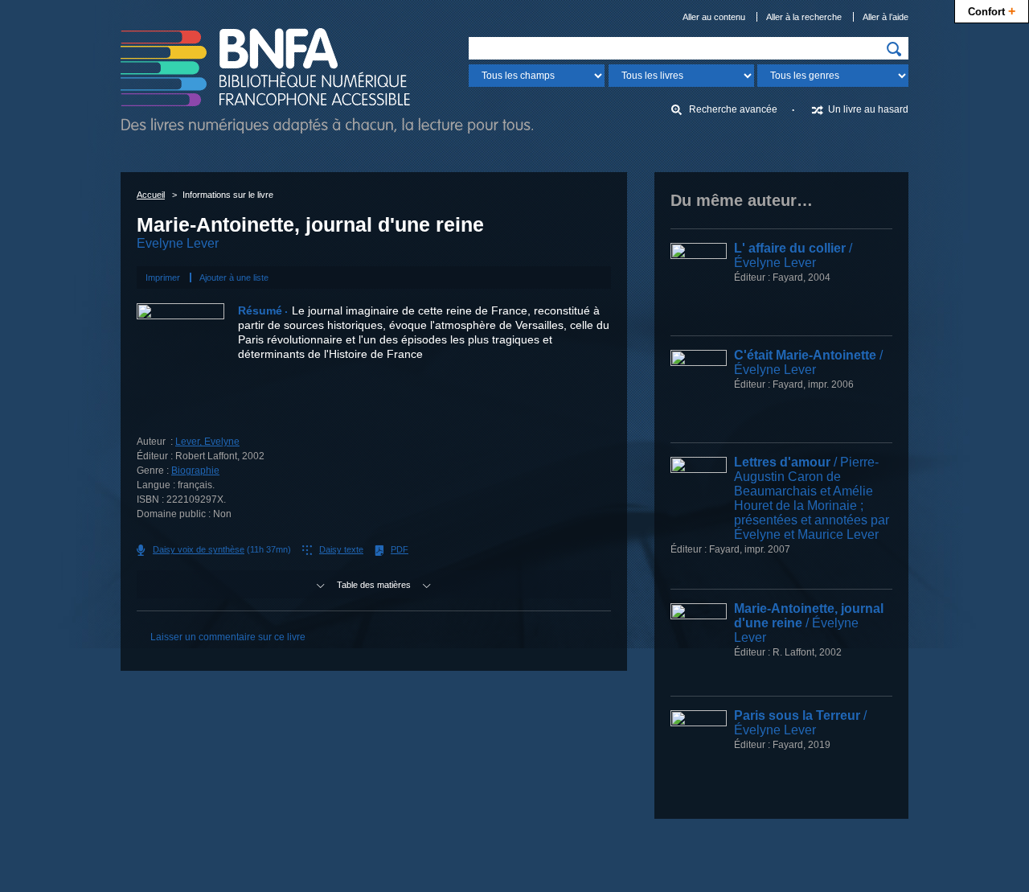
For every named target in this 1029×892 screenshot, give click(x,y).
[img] (894, 49)
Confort (991, 10)
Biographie (195, 470)
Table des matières (374, 585)
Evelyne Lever (178, 243)
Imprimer (163, 277)
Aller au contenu (714, 17)
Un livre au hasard (868, 109)
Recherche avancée (733, 109)
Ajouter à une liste (234, 277)
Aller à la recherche (804, 17)
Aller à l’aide (885, 17)
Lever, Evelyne (207, 441)
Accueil (151, 194)
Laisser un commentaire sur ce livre (227, 637)
